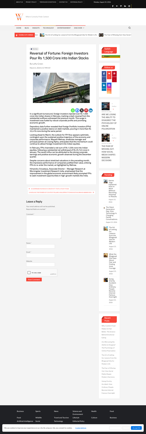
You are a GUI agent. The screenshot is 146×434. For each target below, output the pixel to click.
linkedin (104, 88)
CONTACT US (63, 2)
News (56, 411)
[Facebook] (77, 110)
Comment (30, 214)
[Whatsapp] (73, 110)
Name (28, 243)
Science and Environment (78, 412)
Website (29, 261)
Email (28, 252)
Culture (94, 418)
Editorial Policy (76, 2)
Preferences (115, 428)
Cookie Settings (80, 428)
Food (112, 411)
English (107, 56)
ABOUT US (19, 2)
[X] (82, 110)
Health (93, 411)
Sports (37, 411)
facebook (104, 78)
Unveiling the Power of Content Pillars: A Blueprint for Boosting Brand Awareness (60, 192)
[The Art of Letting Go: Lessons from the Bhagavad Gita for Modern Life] (35, 35)
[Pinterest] (86, 110)
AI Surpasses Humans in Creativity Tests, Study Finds (50, 189)
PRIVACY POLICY (31, 2)
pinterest (114, 78)
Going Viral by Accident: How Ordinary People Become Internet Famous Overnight (113, 288)
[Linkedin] (91, 110)
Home (18, 28)
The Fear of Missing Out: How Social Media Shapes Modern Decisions (108, 153)
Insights (35, 28)
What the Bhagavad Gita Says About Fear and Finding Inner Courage (113, 261)
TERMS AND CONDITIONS (48, 2)
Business (35, 49)
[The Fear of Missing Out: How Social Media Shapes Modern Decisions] (93, 35)
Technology (48, 28)
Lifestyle (76, 418)
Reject (126, 428)
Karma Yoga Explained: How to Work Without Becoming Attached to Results (113, 188)
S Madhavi (114, 106)
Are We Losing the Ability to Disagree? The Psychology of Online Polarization (109, 122)
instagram (109, 90)
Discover (78, 28)
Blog (27, 28)
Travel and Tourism (61, 418)
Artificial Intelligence (25, 421)
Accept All (136, 428)
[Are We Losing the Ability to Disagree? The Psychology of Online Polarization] (106, 106)
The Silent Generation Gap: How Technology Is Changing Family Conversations (111, 213)
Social (37, 421)
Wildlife (38, 418)
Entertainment (64, 28)
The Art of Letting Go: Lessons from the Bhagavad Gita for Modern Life (64, 34)
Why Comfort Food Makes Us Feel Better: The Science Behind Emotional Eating (108, 332)
